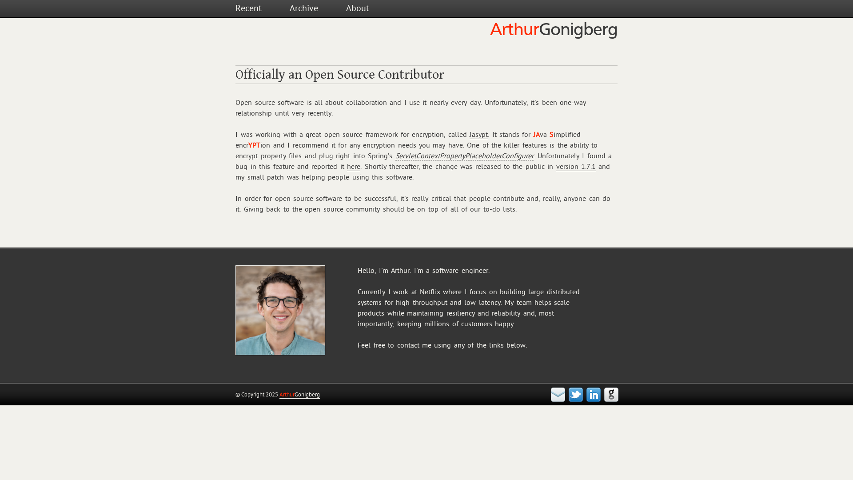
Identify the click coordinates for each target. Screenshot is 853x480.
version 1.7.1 (576, 167)
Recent (248, 8)
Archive (304, 8)
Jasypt (479, 135)
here (353, 167)
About (357, 8)
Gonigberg (299, 394)
